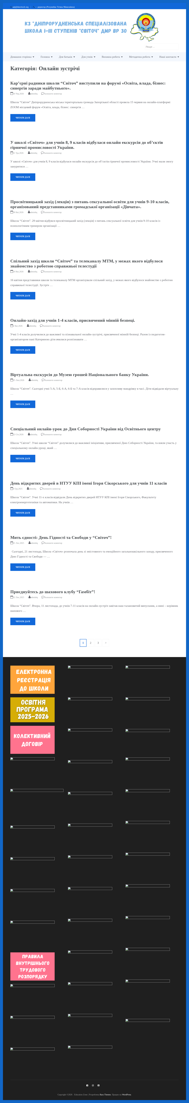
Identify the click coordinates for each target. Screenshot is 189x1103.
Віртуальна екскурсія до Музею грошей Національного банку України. (79, 374)
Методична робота (139, 56)
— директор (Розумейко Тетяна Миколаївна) (55, 7)
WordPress (126, 1094)
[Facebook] (87, 1085)
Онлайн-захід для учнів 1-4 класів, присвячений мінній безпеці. (72, 320)
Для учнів (87, 56)
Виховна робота (111, 56)
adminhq (34, 94)
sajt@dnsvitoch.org (20, 7)
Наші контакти (167, 56)
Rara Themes (105, 1094)
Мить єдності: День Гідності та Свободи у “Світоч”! (61, 537)
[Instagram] (93, 1085)
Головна (45, 56)
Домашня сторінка (20, 56)
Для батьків (65, 56)
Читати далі (23, 118)
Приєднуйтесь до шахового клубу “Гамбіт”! (52, 591)
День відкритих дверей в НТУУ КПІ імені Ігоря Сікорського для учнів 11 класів (88, 483)
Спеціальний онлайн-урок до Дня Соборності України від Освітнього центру (85, 428)
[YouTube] (98, 1085)
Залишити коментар (53, 94)
